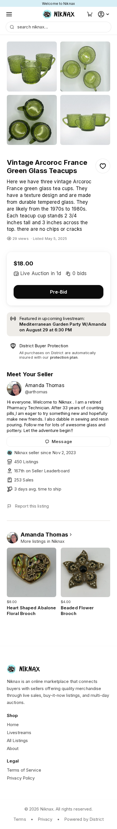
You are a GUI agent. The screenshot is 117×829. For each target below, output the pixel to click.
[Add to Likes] (102, 166)
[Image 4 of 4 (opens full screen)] (85, 120)
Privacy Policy (21, 778)
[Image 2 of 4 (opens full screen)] (85, 66)
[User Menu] (104, 14)
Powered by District (84, 819)
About (13, 748)
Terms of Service (24, 770)
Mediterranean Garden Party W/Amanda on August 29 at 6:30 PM (62, 327)
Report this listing (32, 506)
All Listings (17, 740)
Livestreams (19, 732)
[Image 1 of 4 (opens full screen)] (32, 66)
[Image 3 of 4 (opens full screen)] (32, 120)
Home (13, 724)
